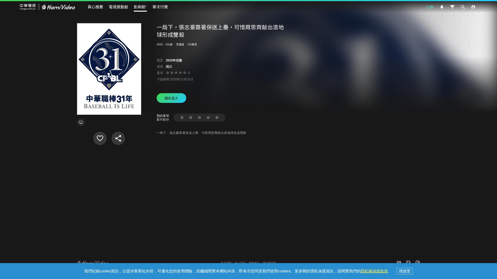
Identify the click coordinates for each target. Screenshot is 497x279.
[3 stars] (199, 117)
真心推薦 (95, 6)
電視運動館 (118, 6)
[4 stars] (208, 117)
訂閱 (429, 6)
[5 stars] (217, 117)
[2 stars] (190, 117)
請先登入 (171, 98)
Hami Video (47, 7)
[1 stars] (182, 117)
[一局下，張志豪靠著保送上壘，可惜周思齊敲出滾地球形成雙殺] (100, 138)
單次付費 (160, 6)
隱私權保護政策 (374, 271)
